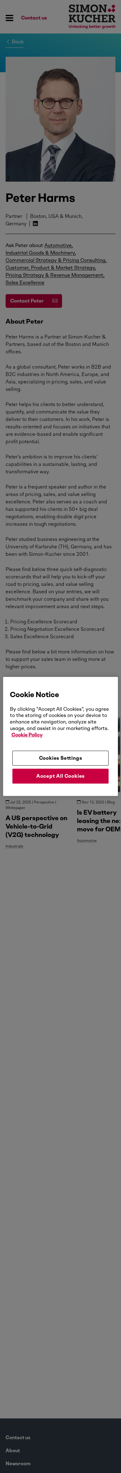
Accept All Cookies (60, 776)
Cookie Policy (27, 735)
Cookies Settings (60, 758)
